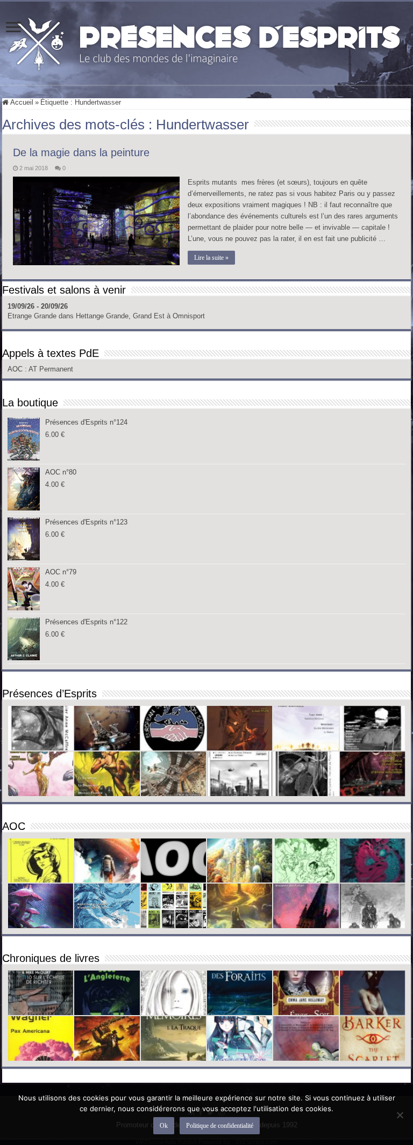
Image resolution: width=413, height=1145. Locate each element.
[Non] (399, 1115)
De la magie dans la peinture (81, 152)
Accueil (21, 102)
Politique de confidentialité (219, 1125)
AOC (16, 369)
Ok (164, 1125)
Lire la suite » (211, 257)
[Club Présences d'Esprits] (206, 41)
